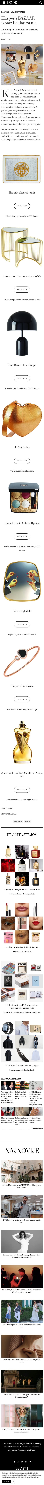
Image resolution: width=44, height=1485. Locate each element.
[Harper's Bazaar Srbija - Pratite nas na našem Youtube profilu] (30, 1462)
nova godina (18, 821)
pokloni (21, 93)
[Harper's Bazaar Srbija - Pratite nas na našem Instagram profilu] (26, 1462)
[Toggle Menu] (4, 2)
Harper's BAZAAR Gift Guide (13, 12)
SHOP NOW (22, 206)
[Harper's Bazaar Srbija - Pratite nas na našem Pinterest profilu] (22, 1462)
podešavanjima (33, 1477)
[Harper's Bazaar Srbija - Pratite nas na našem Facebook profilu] (14, 1462)
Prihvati (6, 1481)
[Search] (40, 2)
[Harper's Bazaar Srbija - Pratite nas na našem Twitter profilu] (18, 1462)
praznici (27, 821)
